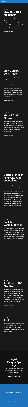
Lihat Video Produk (8, 100)
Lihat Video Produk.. (8, 31)
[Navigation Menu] (26, 1)
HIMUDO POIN (18, 392)
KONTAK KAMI (9, 392)
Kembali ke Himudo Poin (14, 376)
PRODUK (19, 390)
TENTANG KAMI (10, 390)
